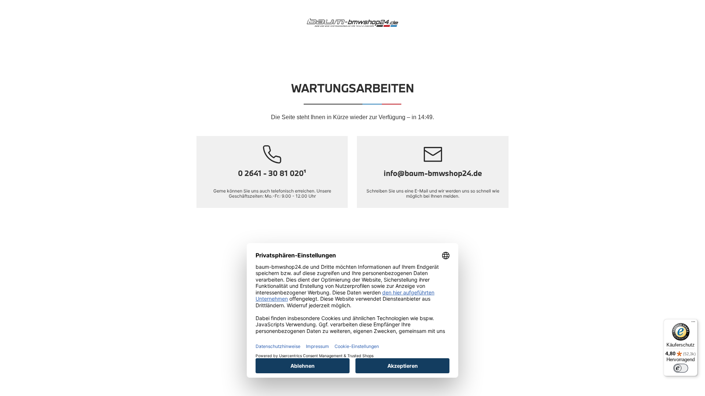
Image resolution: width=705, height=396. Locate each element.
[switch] (680, 368)
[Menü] (693, 323)
